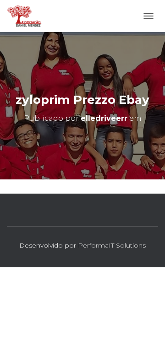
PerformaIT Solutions (112, 245)
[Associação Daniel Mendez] (28, 16)
